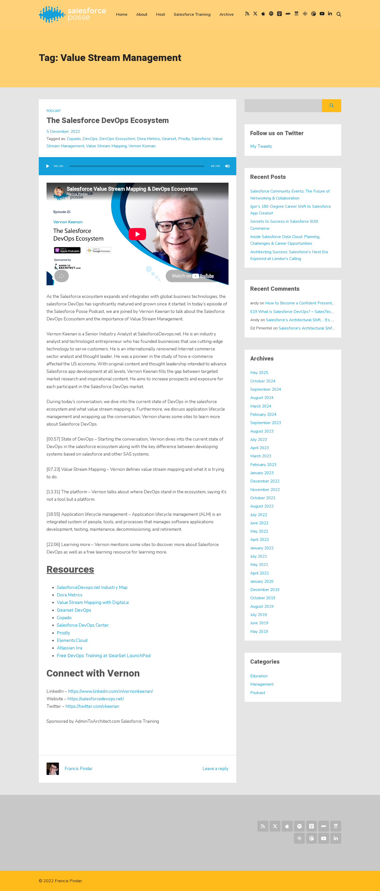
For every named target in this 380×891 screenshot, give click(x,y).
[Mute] (227, 166)
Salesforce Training (192, 14)
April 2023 (259, 447)
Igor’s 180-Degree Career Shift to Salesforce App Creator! (290, 210)
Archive (226, 14)
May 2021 (259, 564)
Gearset (169, 138)
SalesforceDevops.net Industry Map (92, 587)
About (141, 14)
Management (262, 684)
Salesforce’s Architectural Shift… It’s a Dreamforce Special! (318, 319)
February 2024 (263, 414)
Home (121, 14)
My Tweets (261, 146)
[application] (137, 166)
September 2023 (265, 422)
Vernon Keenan (142, 146)
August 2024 (261, 397)
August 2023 (261, 431)
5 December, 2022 (63, 131)
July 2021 (258, 556)
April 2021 (259, 573)
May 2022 (259, 531)
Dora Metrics (148, 138)
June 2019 (259, 623)
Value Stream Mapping (106, 146)
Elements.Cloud (72, 640)
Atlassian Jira (69, 648)
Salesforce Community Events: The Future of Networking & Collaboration (290, 194)
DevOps (89, 138)
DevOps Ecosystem (117, 138)
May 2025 (259, 372)
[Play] (47, 166)
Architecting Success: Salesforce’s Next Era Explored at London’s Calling (289, 255)
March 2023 (260, 456)
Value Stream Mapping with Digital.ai (93, 602)
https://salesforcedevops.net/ (95, 699)
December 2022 (264, 481)
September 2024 (265, 389)
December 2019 (264, 589)
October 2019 (262, 598)
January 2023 (261, 472)
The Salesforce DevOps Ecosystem (108, 120)
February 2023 (263, 464)
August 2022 (261, 506)
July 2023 (258, 439)
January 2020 (261, 581)
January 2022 (261, 548)
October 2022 (262, 498)
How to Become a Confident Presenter (300, 303)
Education (259, 676)
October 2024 (262, 381)
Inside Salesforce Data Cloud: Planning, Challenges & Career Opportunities (285, 240)
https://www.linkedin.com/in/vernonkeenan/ (110, 691)
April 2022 (259, 539)
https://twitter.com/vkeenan (92, 706)
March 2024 (260, 406)
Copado (74, 138)
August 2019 (261, 606)
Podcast (54, 111)
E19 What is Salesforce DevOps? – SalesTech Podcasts (300, 311)
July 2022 (258, 514)
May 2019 (259, 631)
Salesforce (201, 138)
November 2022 (265, 489)
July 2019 (258, 614)
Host (160, 14)
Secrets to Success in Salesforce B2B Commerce (284, 225)
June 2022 (259, 523)
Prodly (184, 138)
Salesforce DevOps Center (83, 625)
